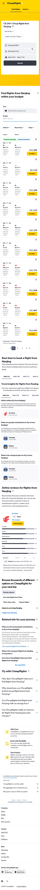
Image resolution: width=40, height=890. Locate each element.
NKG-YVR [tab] (16, 376)
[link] (18, 523)
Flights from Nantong (9, 613)
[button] (3, 3)
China (24, 800)
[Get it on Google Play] (7, 872)
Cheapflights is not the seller (13, 784)
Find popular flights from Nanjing (14, 646)
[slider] (37, 121)
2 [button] (17, 348)
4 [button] (26, 348)
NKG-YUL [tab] (7, 376)
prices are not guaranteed (10, 778)
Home (13, 800)
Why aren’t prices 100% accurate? (15, 792)
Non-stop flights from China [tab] (12, 597)
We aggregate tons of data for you (15, 788)
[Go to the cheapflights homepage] (15, 3)
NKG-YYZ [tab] (26, 376)
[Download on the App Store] (19, 872)
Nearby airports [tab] (8, 592)
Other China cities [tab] (9, 602)
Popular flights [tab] (24, 602)
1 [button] (13, 348)
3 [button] (22, 348)
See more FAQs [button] (20, 665)
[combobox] (22, 110)
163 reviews (16, 520)
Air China (15, 513)
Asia (19, 800)
